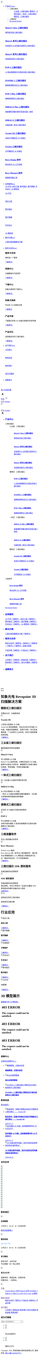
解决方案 (10, 238)
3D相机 (34, 1293)
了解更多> (9, 262)
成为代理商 (31, 1310)
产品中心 (10, 6)
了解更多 (8, 309)
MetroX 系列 (24, 1291)
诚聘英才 (8, 380)
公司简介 (8, 1310)
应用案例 (10, 184)
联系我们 (23, 1310)
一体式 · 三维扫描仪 (29, 14)
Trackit (7, 1291)
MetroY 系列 (15, 1291)
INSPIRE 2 (34, 1291)
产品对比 (25, 1300)
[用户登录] (2, 395)
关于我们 (10, 345)
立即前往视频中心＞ (8, 1061)
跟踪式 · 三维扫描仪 (21, 16)
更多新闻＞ (5, 1105)
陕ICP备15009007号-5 (13, 1353)
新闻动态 (16, 1310)
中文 (2, 402)
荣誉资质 (14, 1312)
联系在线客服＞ (7, 1230)
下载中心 (17, 1300)
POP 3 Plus (27, 1293)
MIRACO (8, 1293)
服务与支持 (11, 248)
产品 (2, 1288)
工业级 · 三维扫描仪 (21, 11)
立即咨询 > (5, 891)
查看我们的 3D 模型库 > (10, 1002)
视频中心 (32, 1300)
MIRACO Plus (18, 1293)
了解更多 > (5, 737)
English (7, 402)
